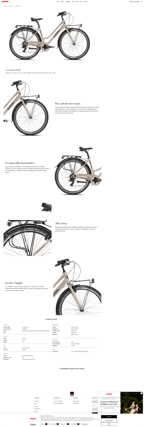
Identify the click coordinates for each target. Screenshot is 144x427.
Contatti (36, 406)
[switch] (57, 424)
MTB (5, 6)
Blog (35, 403)
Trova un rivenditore (135, 1)
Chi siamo (36, 401)
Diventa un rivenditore (58, 403)
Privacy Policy (76, 401)
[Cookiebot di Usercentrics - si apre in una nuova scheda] (33, 425)
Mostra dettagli (85, 424)
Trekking (11, 6)
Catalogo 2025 (37, 408)
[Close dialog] (141, 393)
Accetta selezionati (109, 420)
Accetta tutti (109, 416)
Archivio (36, 411)
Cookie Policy (76, 403)
